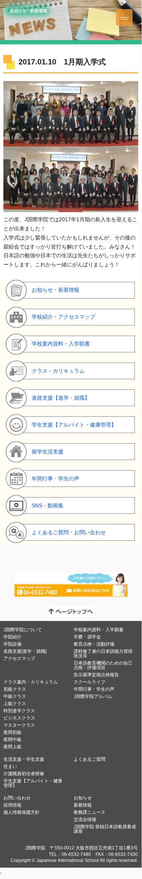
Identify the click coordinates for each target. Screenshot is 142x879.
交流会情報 (85, 819)
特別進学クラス (19, 710)
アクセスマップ (19, 658)
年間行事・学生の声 (94, 689)
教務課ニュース (89, 812)
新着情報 (83, 805)
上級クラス (14, 703)
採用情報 (12, 805)
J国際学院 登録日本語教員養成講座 (105, 829)
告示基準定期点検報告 (96, 674)
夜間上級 (12, 746)
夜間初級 (12, 732)
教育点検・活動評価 (94, 644)
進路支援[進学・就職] (24, 651)
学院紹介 (12, 637)
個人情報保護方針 (21, 812)
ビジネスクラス (19, 718)
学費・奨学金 (87, 637)
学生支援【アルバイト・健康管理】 (32, 783)
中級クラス (14, 696)
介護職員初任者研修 (23, 773)
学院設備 (12, 644)
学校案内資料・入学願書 (98, 629)
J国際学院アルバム (93, 696)
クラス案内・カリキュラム (30, 682)
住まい (10, 766)
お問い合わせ (17, 798)
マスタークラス (19, 725)
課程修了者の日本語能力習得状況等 (103, 653)
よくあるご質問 (89, 759)
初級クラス (14, 689)
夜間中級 (12, 739)
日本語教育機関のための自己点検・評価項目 (103, 665)
